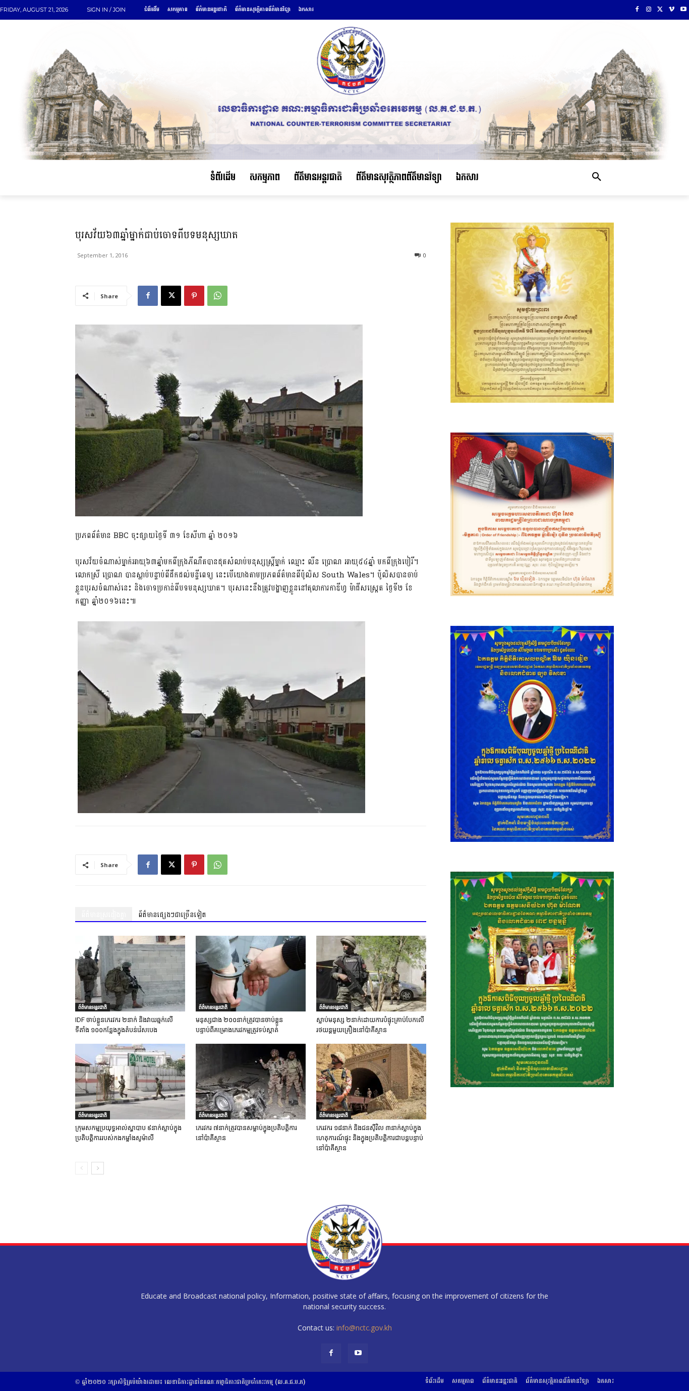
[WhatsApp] (217, 296)
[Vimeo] (671, 10)
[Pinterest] (194, 296)
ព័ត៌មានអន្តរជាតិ (92, 1006)
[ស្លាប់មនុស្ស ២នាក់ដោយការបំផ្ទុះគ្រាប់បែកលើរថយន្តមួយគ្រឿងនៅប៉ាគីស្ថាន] (371, 973)
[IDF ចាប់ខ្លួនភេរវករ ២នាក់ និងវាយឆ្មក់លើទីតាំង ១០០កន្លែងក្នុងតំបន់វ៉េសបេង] (130, 973)
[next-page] (97, 1168)
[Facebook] (637, 10)
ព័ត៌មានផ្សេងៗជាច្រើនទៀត (172, 914)
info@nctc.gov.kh (364, 1327)
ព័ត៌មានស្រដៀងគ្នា (103, 914)
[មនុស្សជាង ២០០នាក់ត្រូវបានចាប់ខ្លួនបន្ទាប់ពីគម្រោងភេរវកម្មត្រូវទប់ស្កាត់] (251, 973)
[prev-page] (81, 1168)
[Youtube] (683, 10)
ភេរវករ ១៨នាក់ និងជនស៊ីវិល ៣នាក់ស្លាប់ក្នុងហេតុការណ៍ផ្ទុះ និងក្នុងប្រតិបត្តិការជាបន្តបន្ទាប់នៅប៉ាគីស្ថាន (369, 1138)
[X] (660, 10)
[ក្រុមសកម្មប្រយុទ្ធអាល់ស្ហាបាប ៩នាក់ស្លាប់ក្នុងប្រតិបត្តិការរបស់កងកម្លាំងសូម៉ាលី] (130, 1081)
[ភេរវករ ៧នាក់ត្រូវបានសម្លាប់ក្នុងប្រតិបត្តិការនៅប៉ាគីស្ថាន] (251, 1081)
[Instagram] (649, 10)
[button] (597, 178)
